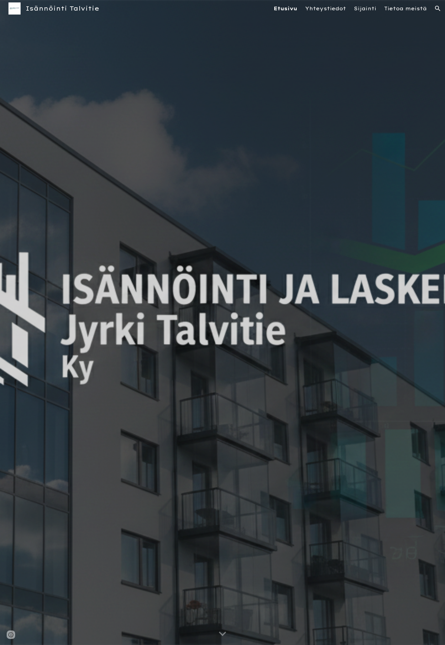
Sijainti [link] (365, 8)
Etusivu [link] (285, 8)
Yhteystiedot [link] (325, 8)
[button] (437, 8)
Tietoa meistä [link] (405, 8)
